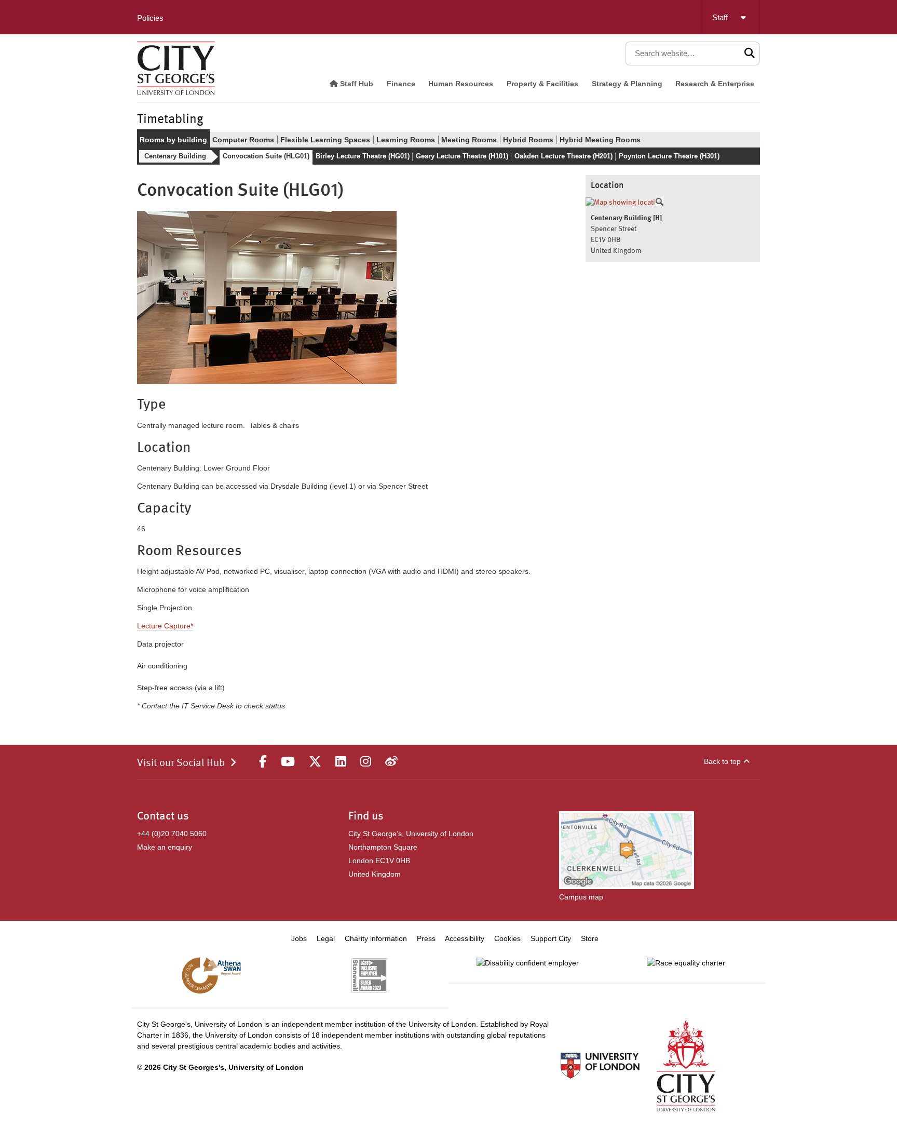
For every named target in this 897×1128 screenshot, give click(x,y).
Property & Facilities (542, 83)
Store (590, 938)
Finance (401, 83)
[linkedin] (340, 762)
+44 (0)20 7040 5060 (172, 833)
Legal (326, 938)
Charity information (376, 938)
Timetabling (170, 119)
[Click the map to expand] (624, 202)
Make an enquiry (164, 847)
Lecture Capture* (165, 626)
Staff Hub (355, 83)
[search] (750, 53)
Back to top (722, 761)
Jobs (299, 938)
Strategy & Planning (627, 83)
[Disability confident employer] (527, 963)
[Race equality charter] (686, 963)
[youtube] (288, 762)
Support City (551, 938)
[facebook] (263, 762)
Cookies (507, 938)
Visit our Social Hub (181, 763)
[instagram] (365, 762)
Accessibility (464, 938)
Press (426, 938)
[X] (315, 762)
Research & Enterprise (714, 83)
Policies (150, 18)
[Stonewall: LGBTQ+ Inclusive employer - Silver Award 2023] (369, 975)
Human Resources (460, 83)
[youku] (391, 762)
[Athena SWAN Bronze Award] (211, 975)
